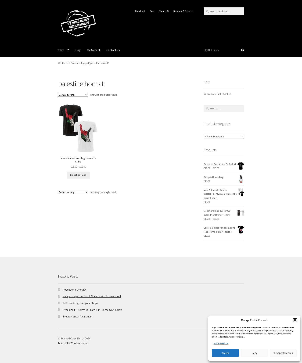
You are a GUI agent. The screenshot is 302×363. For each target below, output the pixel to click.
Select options (78, 174)
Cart (152, 11)
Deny (254, 353)
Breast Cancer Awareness (78, 316)
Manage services (221, 343)
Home (65, 63)
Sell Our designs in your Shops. (81, 303)
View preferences (283, 353)
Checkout (140, 11)
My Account (93, 50)
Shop (61, 50)
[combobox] (224, 136)
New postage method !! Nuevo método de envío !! (92, 296)
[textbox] (224, 136)
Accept (225, 353)
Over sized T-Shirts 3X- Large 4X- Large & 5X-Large (92, 310)
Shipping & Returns (183, 11)
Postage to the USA (74, 289)
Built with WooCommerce (73, 343)
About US (164, 11)
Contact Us (113, 50)
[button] (295, 320)
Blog (78, 50)
